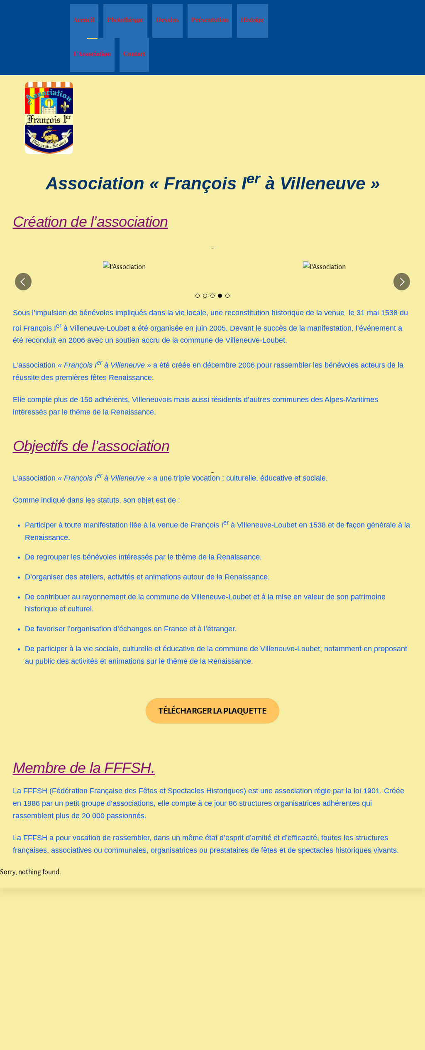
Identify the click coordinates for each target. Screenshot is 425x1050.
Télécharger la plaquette (212, 711)
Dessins (167, 19)
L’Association (92, 53)
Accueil (84, 19)
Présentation (209, 19)
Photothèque (125, 19)
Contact (134, 53)
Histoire (252, 19)
